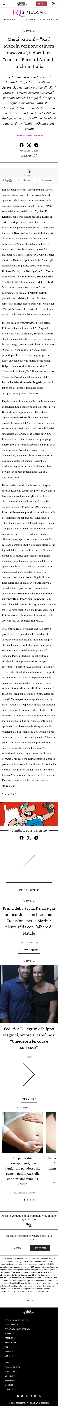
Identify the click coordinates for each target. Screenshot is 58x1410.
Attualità (29, 31)
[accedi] (53, 3)
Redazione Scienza (24, 1193)
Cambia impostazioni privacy (17, 1329)
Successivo (29, 950)
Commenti (26, 155)
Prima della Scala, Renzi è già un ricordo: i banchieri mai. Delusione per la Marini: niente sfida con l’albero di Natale (29, 921)
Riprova (29, 1300)
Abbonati (41, 3)
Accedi (17, 1248)
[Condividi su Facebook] (22, 145)
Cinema (42, 19)
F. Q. (30, 1057)
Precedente (29, 890)
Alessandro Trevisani (30, 135)
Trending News (9, 19)
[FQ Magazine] (29, 12)
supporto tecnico (29, 1291)
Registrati (40, 1248)
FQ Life (21, 19)
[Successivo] (29, 1076)
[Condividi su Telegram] (36, 145)
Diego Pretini (30, 942)
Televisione (31, 19)
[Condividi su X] (29, 145)
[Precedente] (29, 869)
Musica (50, 19)
